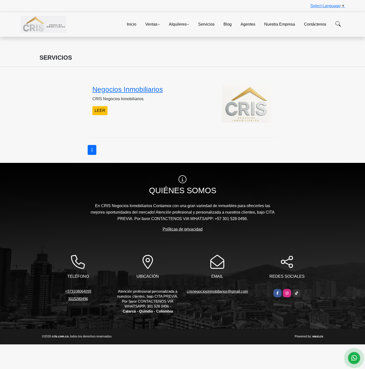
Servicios (206, 24)
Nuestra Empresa (279, 24)
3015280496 (78, 299)
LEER (100, 110)
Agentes (248, 24)
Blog (227, 24)
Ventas (151, 24)
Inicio (131, 24)
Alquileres (178, 24)
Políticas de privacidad (183, 229)
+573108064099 (78, 291)
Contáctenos (315, 24)
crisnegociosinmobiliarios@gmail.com (217, 291)
